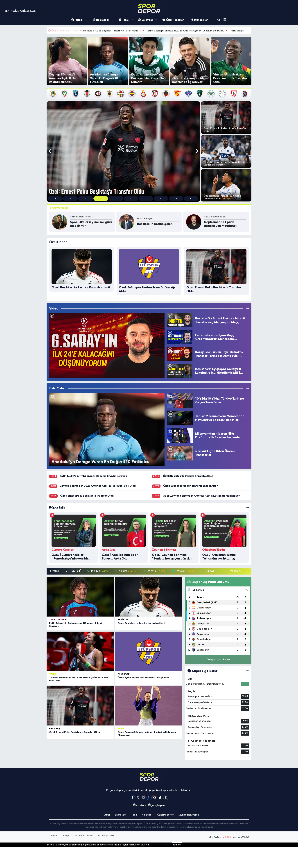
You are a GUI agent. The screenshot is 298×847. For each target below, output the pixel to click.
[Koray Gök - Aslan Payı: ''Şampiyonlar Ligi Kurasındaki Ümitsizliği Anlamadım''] (107, 345)
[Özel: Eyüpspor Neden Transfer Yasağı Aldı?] (148, 651)
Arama (219, 20)
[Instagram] (143, 797)
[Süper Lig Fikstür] (247, 671)
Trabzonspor (58, 620)
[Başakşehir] (75, 93)
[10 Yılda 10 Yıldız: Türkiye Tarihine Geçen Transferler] (180, 400)
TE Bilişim (226, 837)
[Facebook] (132, 797)
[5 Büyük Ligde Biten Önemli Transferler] (180, 453)
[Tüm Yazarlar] (247, 208)
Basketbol (102, 20)
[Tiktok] (160, 797)
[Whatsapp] (165, 797)
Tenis (125, 20)
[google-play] (156, 805)
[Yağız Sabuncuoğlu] (193, 222)
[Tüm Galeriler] (247, 388)
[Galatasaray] (143, 93)
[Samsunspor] (233, 93)
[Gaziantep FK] (154, 93)
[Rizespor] (222, 93)
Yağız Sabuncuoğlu (215, 216)
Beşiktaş (123, 620)
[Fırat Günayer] (126, 222)
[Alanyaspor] (53, 93)
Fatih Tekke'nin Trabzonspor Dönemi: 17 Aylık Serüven (210, 30)
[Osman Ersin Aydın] (59, 222)
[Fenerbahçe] (132, 93)
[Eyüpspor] (120, 93)
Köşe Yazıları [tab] (59, 208)
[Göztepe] (177, 93)
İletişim (53, 836)
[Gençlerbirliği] (166, 93)
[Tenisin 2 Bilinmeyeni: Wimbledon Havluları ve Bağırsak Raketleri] (180, 418)
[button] (50, 151)
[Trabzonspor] (244, 93)
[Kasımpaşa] (188, 93)
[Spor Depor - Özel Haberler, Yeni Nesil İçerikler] (149, 8)
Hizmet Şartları (106, 836)
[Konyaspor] (211, 93)
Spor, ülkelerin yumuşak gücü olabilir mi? (91, 224)
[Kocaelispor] (199, 93)
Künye (66, 836)
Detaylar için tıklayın (218, 659)
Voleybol (147, 20)
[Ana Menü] (226, 20)
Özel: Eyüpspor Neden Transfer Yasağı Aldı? (190, 485)
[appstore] (139, 805)
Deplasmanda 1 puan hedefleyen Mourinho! (220, 224)
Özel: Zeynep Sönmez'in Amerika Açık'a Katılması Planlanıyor (201, 495)
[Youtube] (154, 797)
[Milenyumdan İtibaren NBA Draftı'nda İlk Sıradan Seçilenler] (180, 435)
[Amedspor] (64, 93)
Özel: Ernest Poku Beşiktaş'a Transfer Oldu (87, 495)
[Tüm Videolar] (247, 308)
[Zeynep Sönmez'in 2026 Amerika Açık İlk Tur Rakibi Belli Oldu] (80, 651)
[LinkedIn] (149, 797)
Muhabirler (201, 20)
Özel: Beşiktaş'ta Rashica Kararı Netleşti (188, 476)
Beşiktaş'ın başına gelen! (155, 224)
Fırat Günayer (145, 218)
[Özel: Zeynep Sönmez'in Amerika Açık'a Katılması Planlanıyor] (148, 705)
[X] (137, 797)
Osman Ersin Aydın (80, 216)
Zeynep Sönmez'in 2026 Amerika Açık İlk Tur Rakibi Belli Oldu (126, 30)
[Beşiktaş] (87, 93)
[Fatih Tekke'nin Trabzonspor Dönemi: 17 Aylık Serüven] (80, 597)
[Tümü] (247, 507)
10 (191, 198)
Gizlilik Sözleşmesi (84, 836)
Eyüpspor (124, 674)
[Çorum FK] (98, 93)
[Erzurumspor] (109, 93)
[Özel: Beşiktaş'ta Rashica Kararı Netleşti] (148, 597)
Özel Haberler (175, 20)
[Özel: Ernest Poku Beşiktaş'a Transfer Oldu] (80, 705)
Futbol (79, 20)
